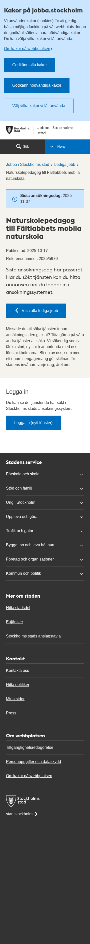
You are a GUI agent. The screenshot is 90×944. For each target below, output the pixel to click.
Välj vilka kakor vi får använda (38, 106)
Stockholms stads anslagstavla (33, 636)
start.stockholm (19, 814)
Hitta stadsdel (18, 608)
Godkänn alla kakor (29, 65)
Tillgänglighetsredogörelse (29, 747)
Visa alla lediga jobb (40, 311)
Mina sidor (15, 699)
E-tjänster (14, 622)
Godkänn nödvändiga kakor (36, 85)
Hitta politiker (17, 685)
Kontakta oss (17, 670)
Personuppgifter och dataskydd (33, 761)
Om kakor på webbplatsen (27, 49)
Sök (26, 146)
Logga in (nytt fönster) (33, 423)
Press (11, 713)
